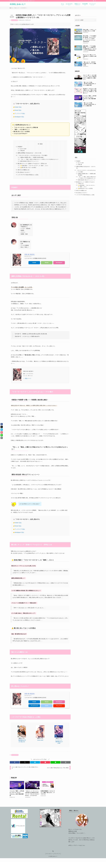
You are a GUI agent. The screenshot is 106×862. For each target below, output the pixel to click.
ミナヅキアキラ (14, 20)
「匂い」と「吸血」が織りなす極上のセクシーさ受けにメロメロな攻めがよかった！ (39, 159)
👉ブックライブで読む (19, 113)
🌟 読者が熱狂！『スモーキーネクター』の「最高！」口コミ (34, 165)
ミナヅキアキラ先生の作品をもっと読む (28, 174)
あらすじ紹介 (23, 148)
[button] (15, 762)
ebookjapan (59, 262)
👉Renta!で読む (17, 110)
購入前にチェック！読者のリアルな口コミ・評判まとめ (32, 163)
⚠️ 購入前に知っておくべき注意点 (28, 167)
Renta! (46, 262)
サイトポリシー (49, 853)
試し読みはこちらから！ (24, 172)
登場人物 (22, 150)
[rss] (93, 1)
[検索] (95, 1)
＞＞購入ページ (27, 378)
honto (46, 705)
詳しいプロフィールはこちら (77, 845)
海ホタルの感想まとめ (23, 169)
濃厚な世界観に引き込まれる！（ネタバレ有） (30, 153)
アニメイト (59, 705)
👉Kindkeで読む (17, 107)
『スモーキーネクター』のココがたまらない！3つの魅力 (32, 155)
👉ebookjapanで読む (18, 116)
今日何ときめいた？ (18, 4)
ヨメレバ (29, 256)
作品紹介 (20, 146)
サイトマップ (57, 853)
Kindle (34, 262)
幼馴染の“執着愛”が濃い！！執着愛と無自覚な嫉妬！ (32, 157)
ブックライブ (34, 705)
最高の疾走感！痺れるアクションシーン (29, 161)
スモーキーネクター (29, 254)
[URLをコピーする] (66, 762)
